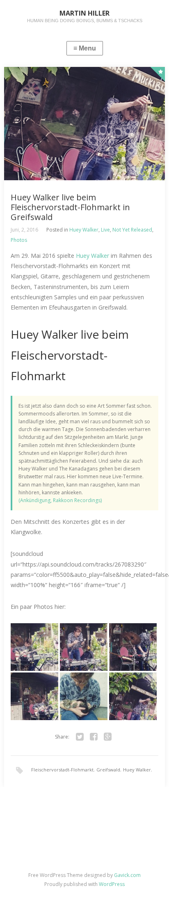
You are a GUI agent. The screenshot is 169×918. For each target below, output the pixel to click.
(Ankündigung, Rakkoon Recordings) (60, 500)
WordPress (112, 884)
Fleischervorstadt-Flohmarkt (62, 770)
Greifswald (108, 770)
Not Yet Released (132, 229)
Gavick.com (127, 875)
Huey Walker (83, 229)
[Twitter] (79, 737)
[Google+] (107, 737)
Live (105, 229)
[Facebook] (93, 737)
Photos (19, 239)
